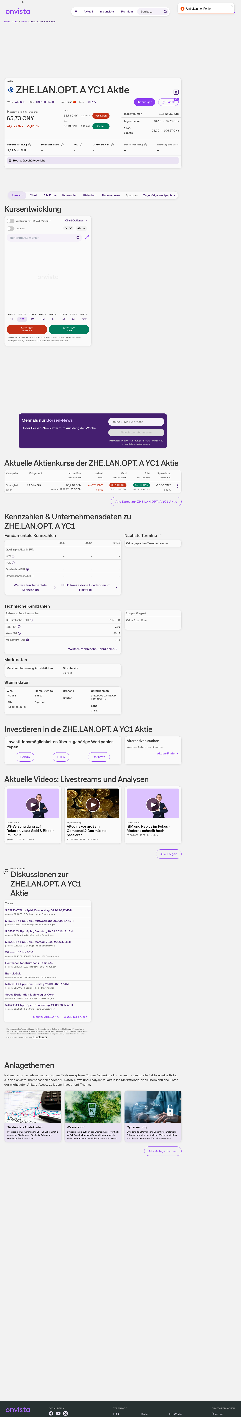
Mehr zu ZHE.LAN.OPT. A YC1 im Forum (59, 1017)
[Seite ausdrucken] (176, 92)
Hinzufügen (144, 102)
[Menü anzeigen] (76, 11)
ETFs (61, 757)
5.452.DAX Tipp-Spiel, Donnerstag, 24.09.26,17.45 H (39, 1005)
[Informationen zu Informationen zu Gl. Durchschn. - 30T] (31, 620)
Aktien (24, 21)
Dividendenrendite (50, 144)
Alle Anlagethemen (163, 1151)
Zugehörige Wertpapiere (159, 195)
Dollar (145, 1414)
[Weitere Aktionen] (177, 485)
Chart (33, 195)
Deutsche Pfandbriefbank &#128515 (29, 963)
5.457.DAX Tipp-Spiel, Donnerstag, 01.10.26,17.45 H (38, 910)
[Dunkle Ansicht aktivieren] (22, 1)
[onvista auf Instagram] (65, 1414)
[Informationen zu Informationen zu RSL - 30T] (19, 626)
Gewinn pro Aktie (101, 144)
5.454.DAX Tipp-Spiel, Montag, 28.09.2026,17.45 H (38, 942)
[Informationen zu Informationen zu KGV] (13, 556)
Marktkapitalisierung (17, 144)
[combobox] (44, 238)
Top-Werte (175, 1414)
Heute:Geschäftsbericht (29, 160)
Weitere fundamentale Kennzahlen (30, 587)
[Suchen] (165, 12)
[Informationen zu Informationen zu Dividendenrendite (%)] (33, 576)
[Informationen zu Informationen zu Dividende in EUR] (27, 569)
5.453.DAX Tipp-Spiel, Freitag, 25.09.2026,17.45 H (37, 984)
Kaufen (101, 126)
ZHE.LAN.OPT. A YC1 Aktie (42, 21)
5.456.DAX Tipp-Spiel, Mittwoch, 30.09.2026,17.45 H (39, 921)
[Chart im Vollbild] (87, 237)
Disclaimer (40, 1037)
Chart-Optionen (74, 220)
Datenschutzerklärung (139, 444)
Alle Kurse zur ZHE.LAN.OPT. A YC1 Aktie (146, 501)
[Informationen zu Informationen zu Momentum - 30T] (27, 640)
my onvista (107, 11)
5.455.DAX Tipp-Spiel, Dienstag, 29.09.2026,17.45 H (39, 931)
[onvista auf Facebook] (51, 1414)
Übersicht (17, 195)
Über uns (217, 1414)
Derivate (99, 757)
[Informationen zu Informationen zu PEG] (13, 563)
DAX (116, 1414)
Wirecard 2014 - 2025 (19, 952)
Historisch (89, 195)
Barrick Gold (13, 973)
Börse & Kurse (11, 21)
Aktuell (88, 11)
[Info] (29, 145)
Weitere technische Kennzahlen (91, 649)
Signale (171, 102)
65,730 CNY (118, 485)
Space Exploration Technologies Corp (29, 994)
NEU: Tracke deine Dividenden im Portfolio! (86, 587)
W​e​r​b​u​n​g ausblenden (124, 48)
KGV (76, 144)
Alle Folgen (168, 854)
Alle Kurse (50, 195)
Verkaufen (101, 115)
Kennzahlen (69, 195)
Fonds (25, 757)
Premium (127, 11)
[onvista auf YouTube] (58, 1414)
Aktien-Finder (166, 753)
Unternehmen (111, 195)
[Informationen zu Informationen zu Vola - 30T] (19, 633)
